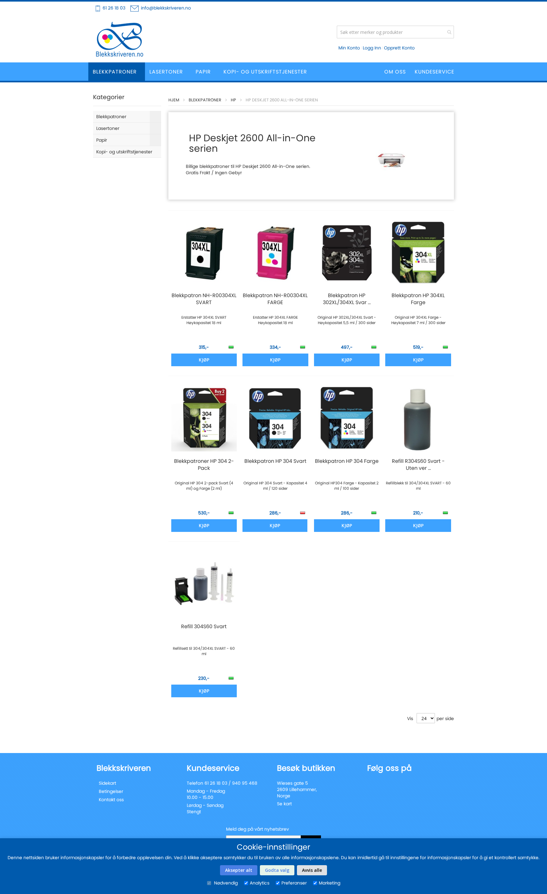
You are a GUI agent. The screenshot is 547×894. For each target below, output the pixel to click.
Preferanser (294, 883)
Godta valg (277, 870)
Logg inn (372, 48)
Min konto (349, 48)
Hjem (173, 100)
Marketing (329, 883)
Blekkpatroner (205, 100)
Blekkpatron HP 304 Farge (347, 461)
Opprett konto (399, 48)
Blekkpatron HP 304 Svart (275, 461)
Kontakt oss (111, 799)
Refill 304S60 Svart (204, 626)
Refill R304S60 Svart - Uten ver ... (418, 465)
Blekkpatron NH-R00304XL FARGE (275, 299)
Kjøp (275, 525)
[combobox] (395, 32)
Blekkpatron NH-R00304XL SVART (204, 299)
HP (233, 100)
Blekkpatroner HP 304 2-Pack (204, 465)
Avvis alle (312, 870)
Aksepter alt (238, 870)
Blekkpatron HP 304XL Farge (418, 299)
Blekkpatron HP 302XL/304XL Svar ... (347, 299)
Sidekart (107, 783)
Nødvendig (225, 883)
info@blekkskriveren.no (166, 8)
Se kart (284, 804)
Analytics (259, 883)
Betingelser (111, 791)
